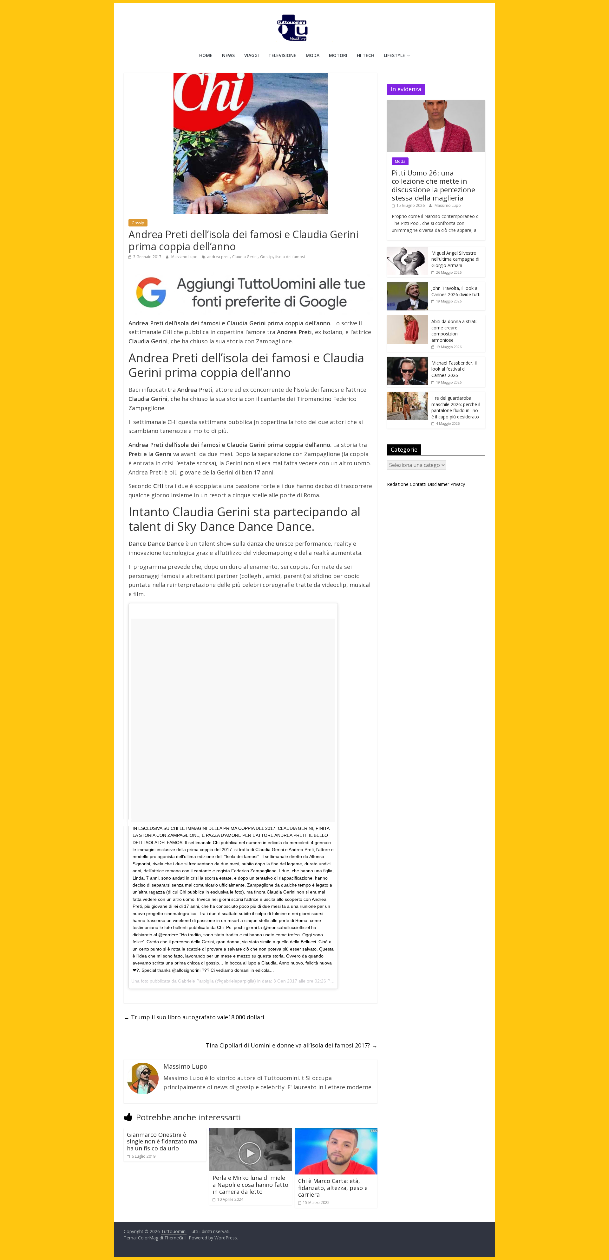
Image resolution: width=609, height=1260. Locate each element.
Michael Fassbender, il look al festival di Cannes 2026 (454, 369)
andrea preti (218, 256)
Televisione (282, 55)
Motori (338, 55)
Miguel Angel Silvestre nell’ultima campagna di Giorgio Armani (455, 259)
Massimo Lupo (185, 256)
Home (206, 55)
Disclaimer (438, 484)
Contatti (418, 484)
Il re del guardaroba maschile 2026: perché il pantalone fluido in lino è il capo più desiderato (455, 407)
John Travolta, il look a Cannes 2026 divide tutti (456, 291)
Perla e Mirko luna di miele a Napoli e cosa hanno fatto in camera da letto (250, 1184)
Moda (312, 55)
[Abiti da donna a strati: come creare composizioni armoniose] (407, 318)
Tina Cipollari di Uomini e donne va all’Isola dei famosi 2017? (291, 1045)
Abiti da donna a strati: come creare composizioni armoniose (454, 330)
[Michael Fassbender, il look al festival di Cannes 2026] (407, 360)
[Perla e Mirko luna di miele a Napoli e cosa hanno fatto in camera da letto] (250, 1132)
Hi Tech (365, 55)
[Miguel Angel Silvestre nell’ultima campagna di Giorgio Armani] (407, 250)
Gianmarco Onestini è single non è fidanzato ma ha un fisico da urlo (162, 1141)
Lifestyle (394, 55)
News (228, 55)
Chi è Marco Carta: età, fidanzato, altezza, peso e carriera (333, 1187)
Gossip (138, 223)
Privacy (457, 484)
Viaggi (251, 55)
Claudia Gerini (245, 256)
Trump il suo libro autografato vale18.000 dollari (194, 1017)
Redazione (398, 484)
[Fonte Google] (250, 292)
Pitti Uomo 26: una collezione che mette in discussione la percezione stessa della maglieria (433, 185)
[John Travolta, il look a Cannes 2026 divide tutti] (407, 285)
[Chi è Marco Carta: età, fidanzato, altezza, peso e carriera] (336, 1132)
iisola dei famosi (290, 256)
